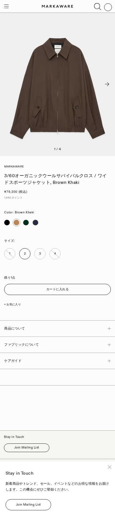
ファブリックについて (21, 345)
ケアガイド (12, 361)
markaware (14, 166)
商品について (14, 328)
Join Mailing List (26, 448)
